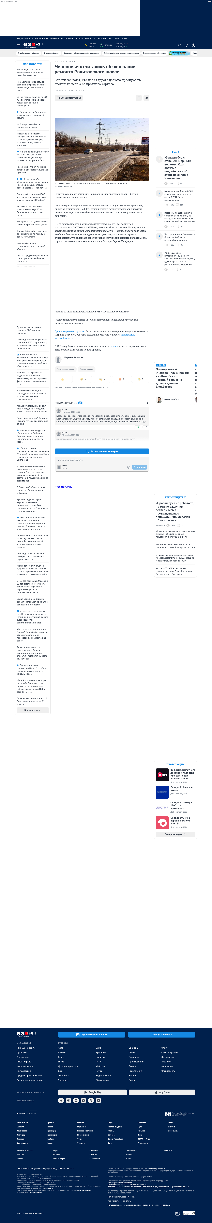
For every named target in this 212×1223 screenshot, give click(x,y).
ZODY (116, 39)
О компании (23, 1057)
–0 (146, 427)
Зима (98, 1048)
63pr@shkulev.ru (145, 1177)
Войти (64, 468)
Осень (132, 1052)
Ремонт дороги (86, 369)
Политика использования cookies (121, 1197)
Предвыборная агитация (29, 1075)
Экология (166, 1061)
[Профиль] (193, 45)
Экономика (167, 1066)
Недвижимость (25, 39)
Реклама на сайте (26, 1048)
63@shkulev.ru (47, 1188)
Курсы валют (105, 39)
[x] (91, 1100)
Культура (100, 1057)
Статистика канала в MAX (30, 1080)
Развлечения (135, 1071)
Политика (134, 1057)
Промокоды (41, 39)
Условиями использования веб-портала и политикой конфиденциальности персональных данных (148, 1187)
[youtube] (98, 1100)
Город (61, 1061)
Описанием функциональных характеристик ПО (127, 1185)
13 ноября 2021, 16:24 (64, 90)
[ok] (76, 1100)
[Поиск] (179, 45)
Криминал (101, 1052)
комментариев (71, 98)
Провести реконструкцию (70, 331)
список (114, 346)
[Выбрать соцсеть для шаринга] (146, 98)
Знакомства (56, 39)
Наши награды (24, 1061)
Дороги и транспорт (68, 1066)
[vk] (68, 1100)
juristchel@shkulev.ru (82, 1190)
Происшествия (136, 1061)
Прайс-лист (22, 1052)
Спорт (164, 1048)
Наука (99, 1071)
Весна (61, 1057)
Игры (124, 39)
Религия (133, 1075)
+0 (138, 427)
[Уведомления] (186, 45)
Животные (63, 1075)
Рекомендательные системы (119, 1201)
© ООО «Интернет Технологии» (30, 1213)
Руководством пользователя (120, 1183)
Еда (60, 1071)
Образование (102, 1080)
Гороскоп (90, 39)
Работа (132, 1066)
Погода (69, 39)
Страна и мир (168, 1057)
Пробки (106, 45)
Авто (60, 1048)
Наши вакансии (25, 1066)
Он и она (133, 1048)
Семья (132, 1080)
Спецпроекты (168, 1071)
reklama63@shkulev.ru (156, 1169)
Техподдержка (24, 1071)
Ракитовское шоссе (65, 369)
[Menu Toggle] (18, 45)
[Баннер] (179, 53)
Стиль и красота (169, 1052)
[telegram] (61, 1100)
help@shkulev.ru (35, 1192)
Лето (98, 1061)
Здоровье (63, 1080)
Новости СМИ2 (63, 486)
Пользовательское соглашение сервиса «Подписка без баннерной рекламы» (139, 1205)
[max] (83, 1100)
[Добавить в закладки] (139, 98)
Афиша (79, 39)
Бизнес (61, 1052)
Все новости (32, 64)
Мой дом (100, 1066)
